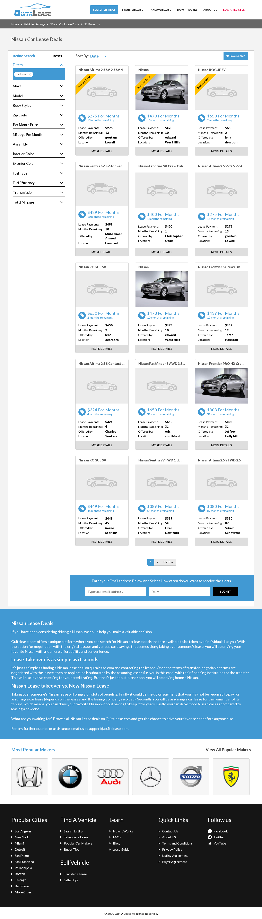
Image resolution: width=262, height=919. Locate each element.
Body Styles (22, 105)
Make (17, 86)
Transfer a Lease (75, 874)
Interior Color (23, 154)
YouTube (219, 843)
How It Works (187, 9)
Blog (116, 843)
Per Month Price (25, 125)
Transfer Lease (132, 9)
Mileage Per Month (27, 134)
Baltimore (21, 886)
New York (21, 837)
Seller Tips (71, 880)
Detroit (19, 849)
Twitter (218, 837)
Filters (18, 65)
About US (168, 837)
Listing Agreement (174, 855)
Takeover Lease (160, 9)
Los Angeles (23, 831)
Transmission (23, 192)
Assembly (20, 144)
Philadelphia (23, 868)
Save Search (237, 56)
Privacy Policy (171, 849)
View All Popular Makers (228, 749)
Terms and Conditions (177, 843)
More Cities (23, 892)
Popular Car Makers (77, 843)
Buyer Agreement (174, 862)
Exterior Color (24, 163)
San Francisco (24, 862)
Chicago (20, 880)
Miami (19, 843)
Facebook (220, 831)
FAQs (116, 837)
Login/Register (234, 9)
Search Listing (73, 831)
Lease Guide (120, 849)
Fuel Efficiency (24, 183)
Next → (168, 562)
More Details (101, 151)
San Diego (21, 855)
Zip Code (20, 115)
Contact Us (169, 831)
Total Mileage (23, 202)
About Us (210, 9)
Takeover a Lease (75, 837)
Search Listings (104, 9)
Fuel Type (20, 173)
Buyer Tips (71, 849)
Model (18, 96)
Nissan (22, 74)
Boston (19, 874)
